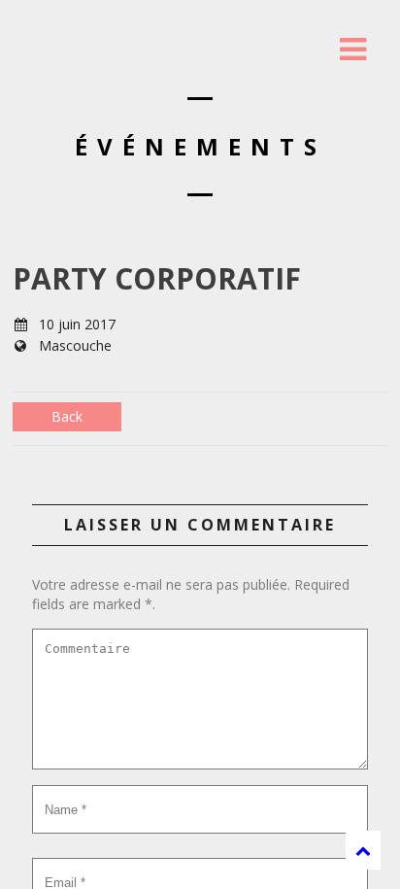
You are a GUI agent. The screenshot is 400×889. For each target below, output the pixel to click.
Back (67, 416)
